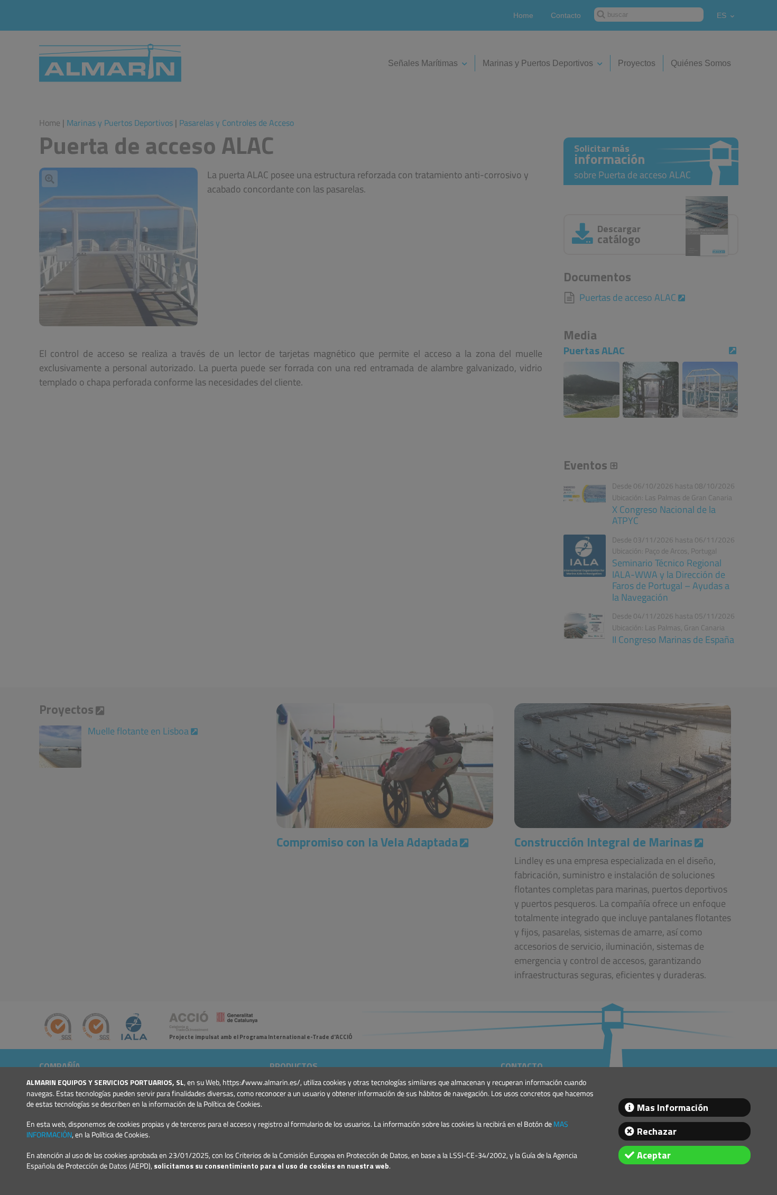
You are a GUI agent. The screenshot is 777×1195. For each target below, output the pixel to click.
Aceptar (654, 1155)
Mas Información (672, 1107)
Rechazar (657, 1131)
